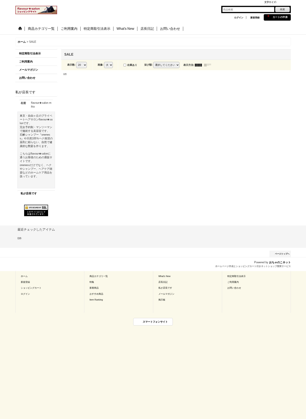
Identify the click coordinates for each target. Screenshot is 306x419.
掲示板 (161, 299)
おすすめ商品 (96, 294)
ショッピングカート (31, 288)
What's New (164, 276)
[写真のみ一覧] (199, 65)
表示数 (71, 64)
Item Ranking (96, 299)
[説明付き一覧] (208, 65)
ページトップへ (282, 254)
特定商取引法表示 (30, 53)
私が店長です (29, 193)
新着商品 (94, 288)
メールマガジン (28, 69)
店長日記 (163, 282)
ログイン (238, 17)
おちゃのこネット (280, 262)
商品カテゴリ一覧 (99, 276)
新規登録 (255, 17)
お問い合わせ (27, 77)
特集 (92, 282)
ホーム (24, 276)
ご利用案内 (26, 61)
